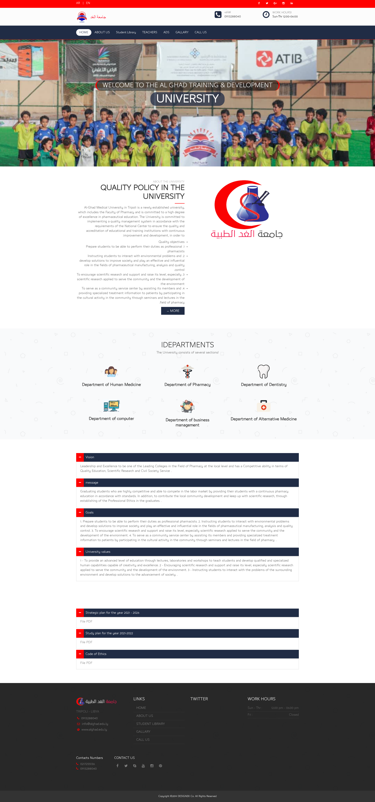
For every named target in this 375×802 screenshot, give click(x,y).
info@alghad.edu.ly (95, 723)
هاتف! (227, 12)
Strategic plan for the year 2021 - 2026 (112, 612)
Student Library (126, 32)
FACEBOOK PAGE (188, 125)
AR (78, 3)
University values (98, 551)
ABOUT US (102, 32)
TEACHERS (149, 32)
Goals (90, 512)
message (92, 482)
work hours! (282, 12)
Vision (90, 457)
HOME (83, 32)
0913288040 (89, 718)
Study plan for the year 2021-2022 (109, 633)
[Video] (244, 209)
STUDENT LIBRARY (150, 723)
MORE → (172, 310)
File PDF (86, 621)
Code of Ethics (96, 654)
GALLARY (182, 32)
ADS (166, 32)
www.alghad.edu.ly (94, 729)
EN (88, 3)
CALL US (201, 32)
